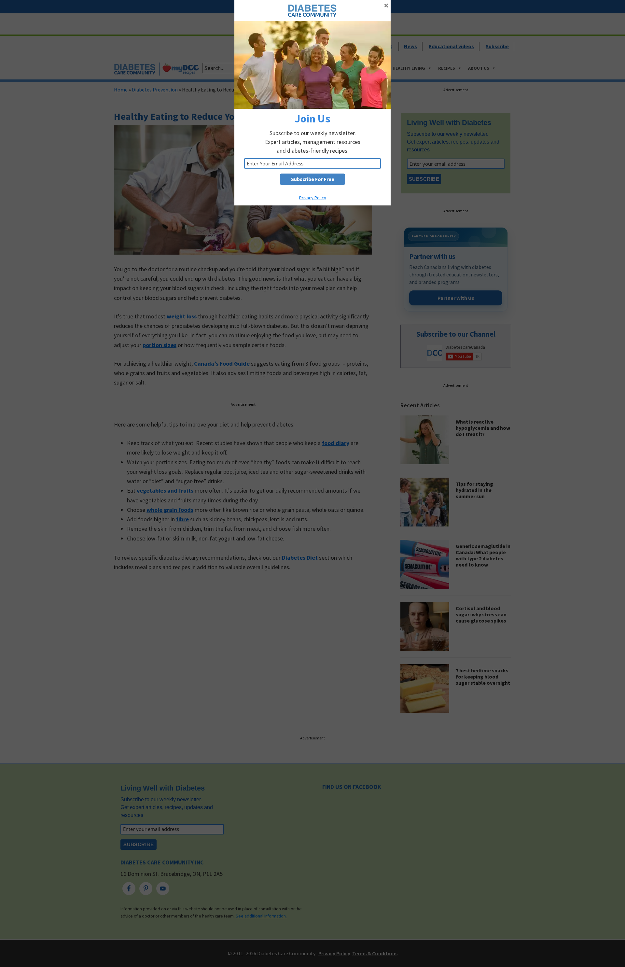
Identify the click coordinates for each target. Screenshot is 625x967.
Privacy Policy (312, 198)
